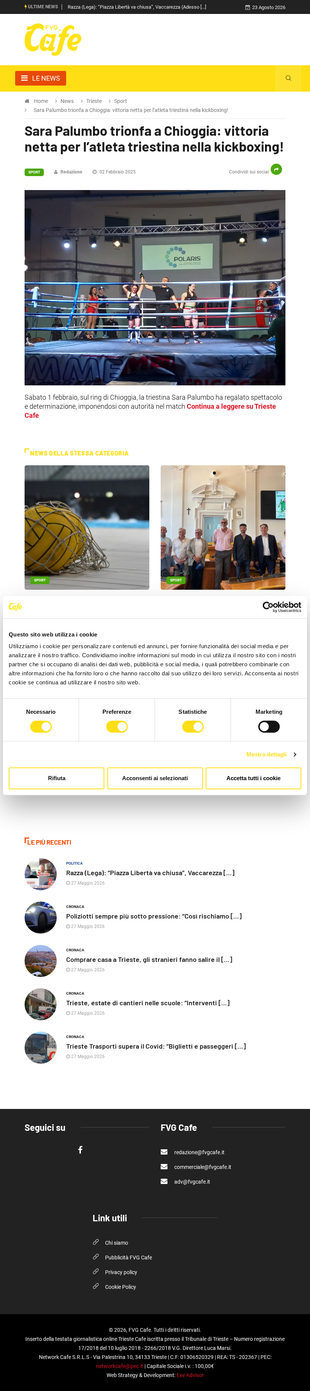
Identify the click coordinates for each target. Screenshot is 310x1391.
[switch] (117, 727)
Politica (74, 863)
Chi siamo (116, 1243)
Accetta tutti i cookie (253, 778)
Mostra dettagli (266, 754)
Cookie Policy (120, 1287)
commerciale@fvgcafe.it (202, 1167)
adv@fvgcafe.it (191, 1182)
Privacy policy (121, 1272)
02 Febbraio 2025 (117, 172)
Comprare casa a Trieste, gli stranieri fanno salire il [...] (149, 959)
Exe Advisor (190, 1375)
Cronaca (75, 907)
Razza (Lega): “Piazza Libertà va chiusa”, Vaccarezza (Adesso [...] (137, 7)
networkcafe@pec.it (119, 1366)
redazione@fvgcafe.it (199, 1152)
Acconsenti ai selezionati (155, 778)
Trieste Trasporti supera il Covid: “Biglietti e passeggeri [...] (156, 1046)
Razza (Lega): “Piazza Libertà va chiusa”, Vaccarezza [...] (150, 872)
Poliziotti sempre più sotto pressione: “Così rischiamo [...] (154, 916)
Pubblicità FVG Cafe (128, 1258)
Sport (34, 172)
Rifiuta (56, 778)
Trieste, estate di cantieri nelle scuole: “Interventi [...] (147, 1002)
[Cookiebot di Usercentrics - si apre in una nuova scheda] (268, 607)
